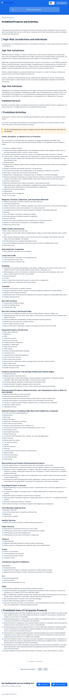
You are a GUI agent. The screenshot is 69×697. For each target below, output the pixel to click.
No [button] (45, 669)
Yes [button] (40, 669)
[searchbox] (34, 9)
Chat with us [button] (44, 684)
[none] (8, 3)
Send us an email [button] (60, 684)
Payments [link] (11, 17)
